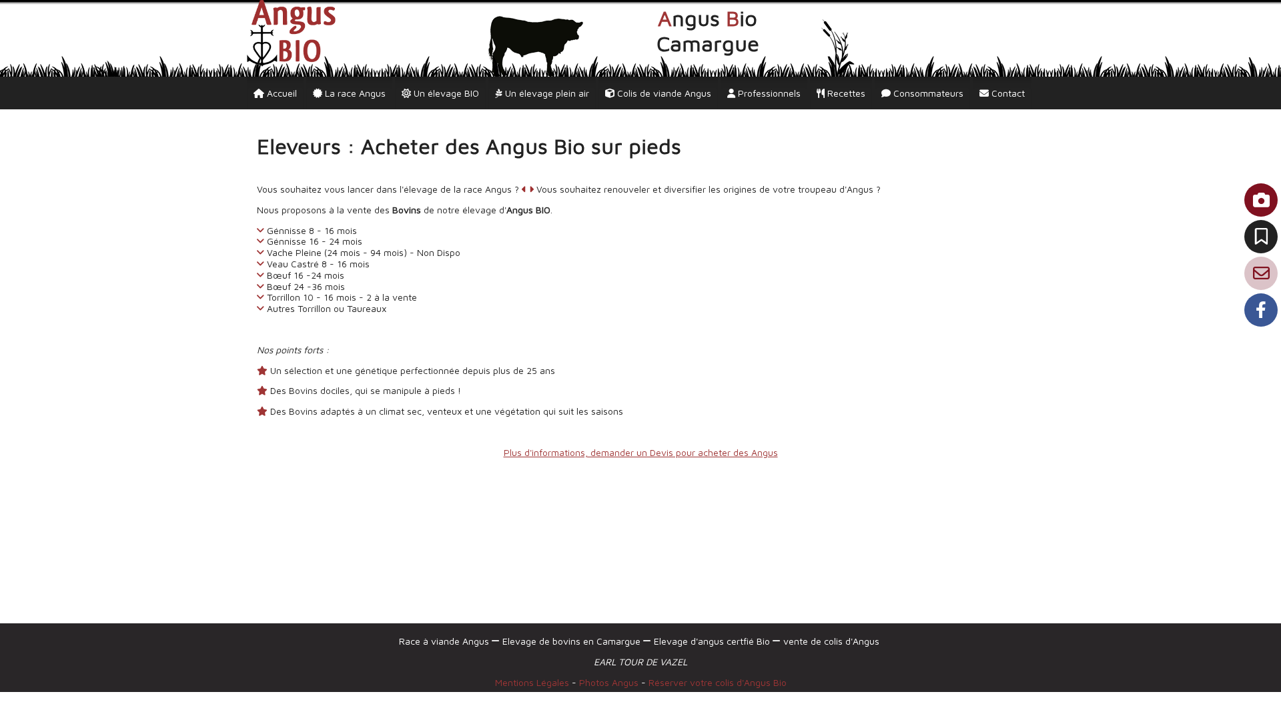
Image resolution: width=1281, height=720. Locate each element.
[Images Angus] (1261, 200)
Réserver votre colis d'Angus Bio (718, 682)
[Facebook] (1261, 310)
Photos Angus (610, 682)
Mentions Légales (532, 682)
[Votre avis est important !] (1261, 236)
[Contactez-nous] (1261, 273)
